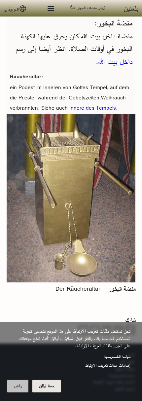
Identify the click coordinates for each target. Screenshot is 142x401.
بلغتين (131, 8)
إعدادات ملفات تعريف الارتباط (108, 365)
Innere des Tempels (92, 108)
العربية (13, 9)
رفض (18, 386)
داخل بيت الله (115, 61)
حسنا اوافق (46, 386)
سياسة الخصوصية (117, 356)
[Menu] (47, 9)
